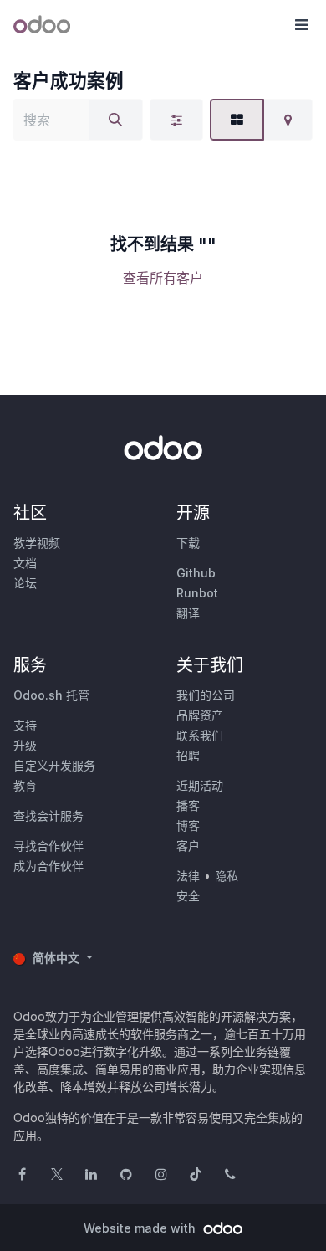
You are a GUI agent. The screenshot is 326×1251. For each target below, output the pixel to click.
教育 (25, 785)
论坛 (25, 583)
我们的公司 (205, 695)
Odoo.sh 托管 (51, 695)
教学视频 (36, 543)
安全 (188, 896)
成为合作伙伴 (48, 866)
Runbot (197, 593)
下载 (188, 543)
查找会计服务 (48, 815)
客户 (188, 845)
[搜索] (115, 120)
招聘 (188, 755)
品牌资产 (199, 715)
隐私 (226, 876)
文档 (25, 563)
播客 (188, 805)
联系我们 (199, 735)
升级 (25, 745)
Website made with (141, 1228)
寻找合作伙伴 (48, 845)
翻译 (188, 613)
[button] (301, 25)
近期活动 (199, 785)
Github (196, 573)
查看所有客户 (163, 277)
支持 (25, 725)
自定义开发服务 (54, 765)
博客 (188, 825)
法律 (188, 876)
